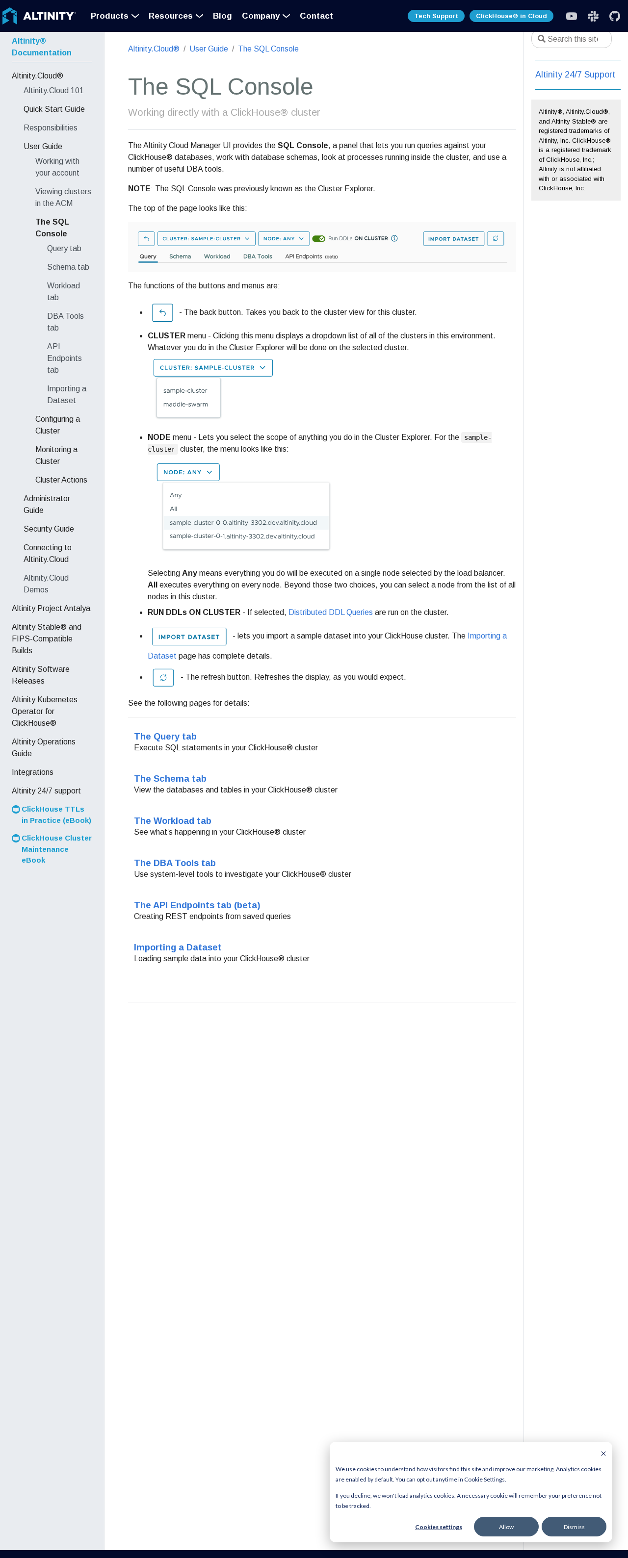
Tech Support (436, 16)
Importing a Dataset (178, 947)
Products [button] (110, 16)
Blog (222, 16)
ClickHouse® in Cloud (511, 16)
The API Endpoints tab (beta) (197, 905)
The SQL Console (268, 49)
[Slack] (571, 16)
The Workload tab (172, 821)
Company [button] (261, 16)
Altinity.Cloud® (154, 49)
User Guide (208, 49)
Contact (316, 16)
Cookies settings (438, 1527)
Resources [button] (171, 16)
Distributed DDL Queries (330, 612)
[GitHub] (615, 16)
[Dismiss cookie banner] (603, 1453)
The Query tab (165, 736)
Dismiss (574, 1527)
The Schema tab (170, 778)
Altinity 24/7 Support (575, 74)
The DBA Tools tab (175, 863)
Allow (506, 1527)
